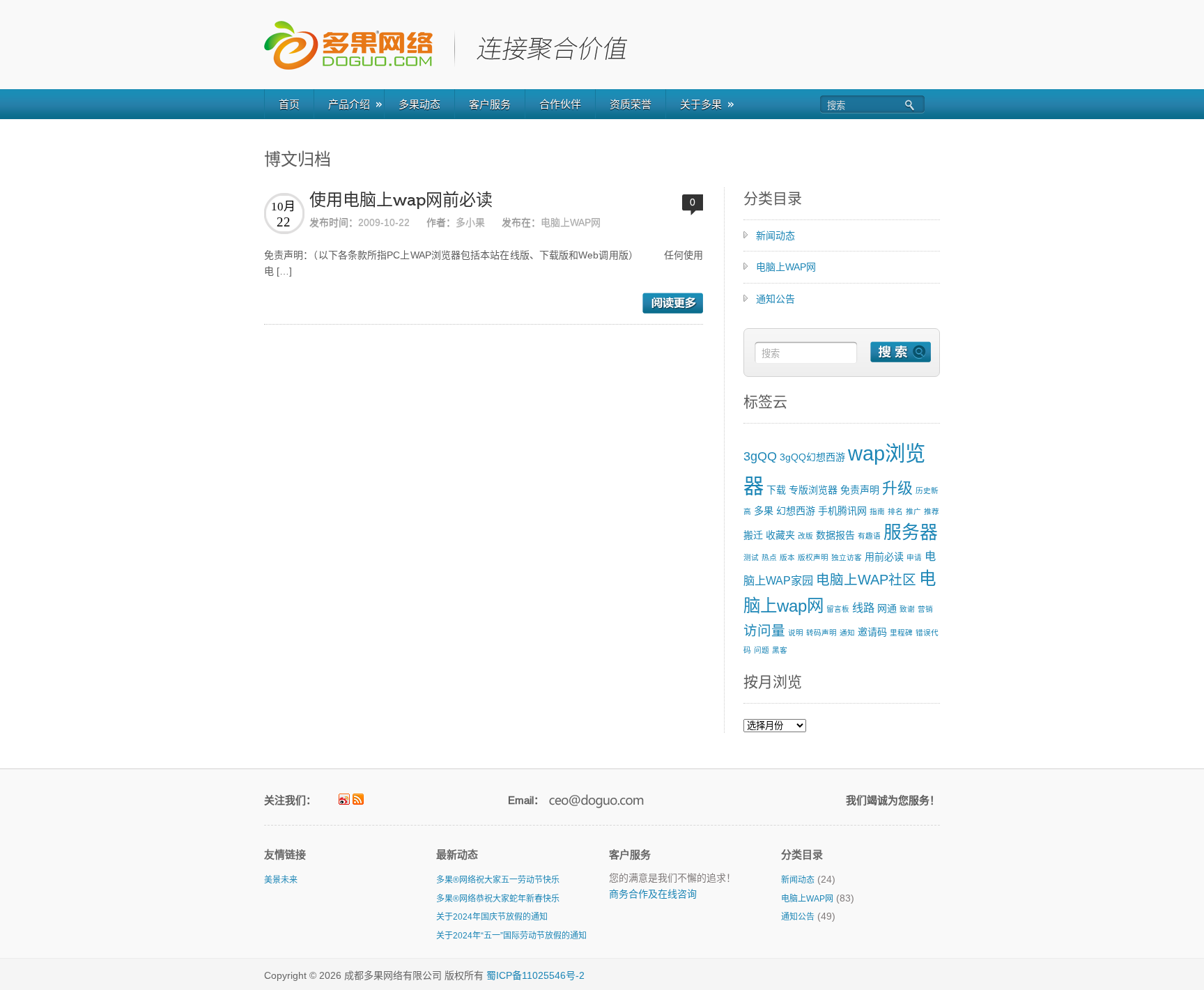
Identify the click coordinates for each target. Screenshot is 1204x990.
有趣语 (869, 536)
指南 (877, 511)
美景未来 (281, 880)
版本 (787, 557)
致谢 (907, 609)
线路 (863, 607)
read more (672, 303)
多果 (763, 510)
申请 (914, 557)
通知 (847, 632)
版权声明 (813, 557)
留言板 (837, 609)
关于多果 (701, 104)
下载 (776, 489)
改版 (805, 536)
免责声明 (859, 489)
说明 (795, 632)
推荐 (931, 511)
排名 (895, 511)
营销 (925, 609)
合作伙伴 (560, 104)
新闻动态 (775, 235)
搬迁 (753, 535)
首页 (289, 104)
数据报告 (835, 535)
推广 (913, 511)
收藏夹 (780, 535)
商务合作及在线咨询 (653, 893)
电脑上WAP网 (571, 222)
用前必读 (884, 556)
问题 (761, 650)
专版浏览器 (813, 489)
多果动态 (419, 104)
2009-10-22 (384, 222)
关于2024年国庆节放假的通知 (492, 917)
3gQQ (760, 456)
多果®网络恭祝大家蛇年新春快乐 (497, 899)
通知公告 (775, 298)
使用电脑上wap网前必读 (401, 200)
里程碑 (901, 632)
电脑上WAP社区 (866, 579)
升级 (897, 488)
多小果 (470, 222)
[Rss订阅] (358, 799)
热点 (769, 557)
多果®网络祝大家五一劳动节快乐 (497, 880)
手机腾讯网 (842, 510)
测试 (751, 557)
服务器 (910, 532)
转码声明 (821, 632)
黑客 (779, 650)
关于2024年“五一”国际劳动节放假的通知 (511, 936)
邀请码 (872, 631)
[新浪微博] (344, 799)
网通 (887, 608)
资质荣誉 (630, 104)
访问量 (764, 630)
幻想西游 (795, 510)
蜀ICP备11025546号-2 (535, 975)
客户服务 (490, 104)
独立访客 (846, 557)
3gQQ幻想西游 (812, 457)
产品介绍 (349, 104)
